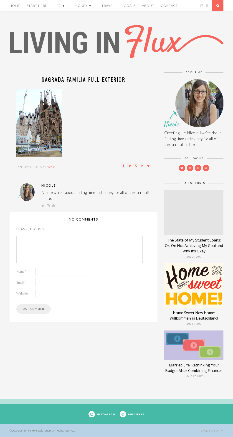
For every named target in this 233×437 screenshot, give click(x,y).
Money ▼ (83, 6)
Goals (129, 6)
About (148, 6)
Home (15, 6)
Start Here (37, 6)
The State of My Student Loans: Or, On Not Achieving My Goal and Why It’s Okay (194, 246)
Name (21, 271)
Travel (107, 6)
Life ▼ (59, 6)
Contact (169, 6)
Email (21, 282)
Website (22, 293)
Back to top (210, 430)
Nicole (50, 167)
